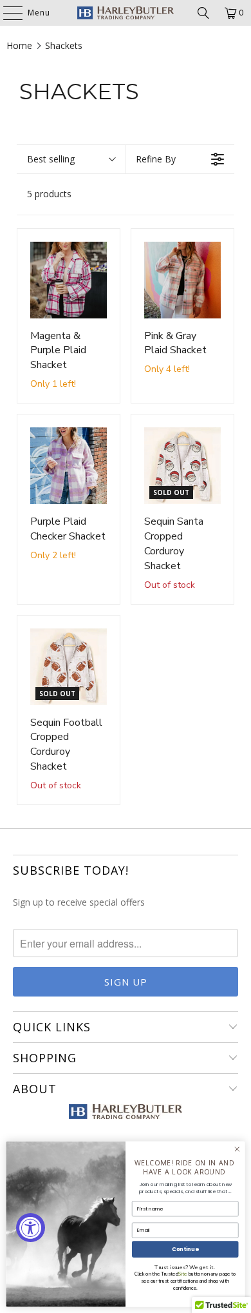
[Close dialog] (237, 1148)
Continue (185, 1249)
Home (19, 45)
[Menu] (6, 13)
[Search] (203, 13)
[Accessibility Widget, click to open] (30, 1227)
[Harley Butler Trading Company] (126, 13)
